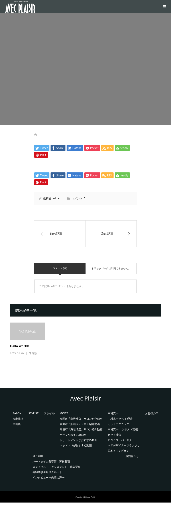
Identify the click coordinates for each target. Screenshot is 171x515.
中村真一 (113, 413)
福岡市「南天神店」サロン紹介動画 (81, 419)
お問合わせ (132, 456)
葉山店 (17, 424)
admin (56, 198)
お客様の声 (151, 413)
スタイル (49, 413)
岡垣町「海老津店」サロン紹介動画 (81, 429)
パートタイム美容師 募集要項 (51, 461)
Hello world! (19, 346)
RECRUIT (38, 456)
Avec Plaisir (85, 398)
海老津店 (18, 419)
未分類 (33, 353)
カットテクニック (118, 424)
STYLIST (33, 413)
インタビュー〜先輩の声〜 (49, 477)
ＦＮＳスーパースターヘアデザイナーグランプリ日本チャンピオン (124, 445)
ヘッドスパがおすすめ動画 (76, 445)
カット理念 (114, 435)
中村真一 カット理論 (120, 419)
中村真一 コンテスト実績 (123, 429)
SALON (17, 413)
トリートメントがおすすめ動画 (78, 440)
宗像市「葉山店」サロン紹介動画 (80, 424)
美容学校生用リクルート (47, 472)
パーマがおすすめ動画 (73, 435)
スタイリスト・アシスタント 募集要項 (57, 467)
